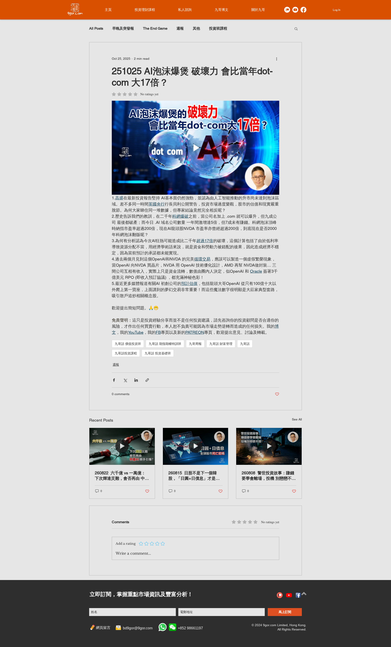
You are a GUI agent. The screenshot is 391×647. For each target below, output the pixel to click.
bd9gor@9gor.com (138, 628)
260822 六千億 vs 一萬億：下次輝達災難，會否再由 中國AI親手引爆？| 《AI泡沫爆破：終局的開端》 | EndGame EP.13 (122, 475)
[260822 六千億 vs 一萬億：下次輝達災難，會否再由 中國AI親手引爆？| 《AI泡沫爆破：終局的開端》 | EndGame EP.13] (122, 446)
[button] (296, 28)
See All (297, 419)
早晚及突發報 (123, 28)
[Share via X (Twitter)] (125, 380)
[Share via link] (147, 380)
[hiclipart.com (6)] (298, 595)
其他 (196, 28)
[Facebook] (303, 10)
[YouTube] (289, 595)
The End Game (155, 28)
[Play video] (195, 148)
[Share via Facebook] (114, 380)
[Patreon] (287, 10)
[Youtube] (295, 10)
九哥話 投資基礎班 (158, 353)
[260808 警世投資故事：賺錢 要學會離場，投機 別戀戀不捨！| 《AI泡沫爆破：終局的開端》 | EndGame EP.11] (269, 446)
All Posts (96, 28)
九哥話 (245, 343)
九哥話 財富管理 (220, 343)
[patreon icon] (280, 595)
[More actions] (276, 58)
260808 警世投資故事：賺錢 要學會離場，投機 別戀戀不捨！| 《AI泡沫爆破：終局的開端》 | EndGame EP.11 (268, 475)
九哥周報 (195, 343)
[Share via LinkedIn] (136, 380)
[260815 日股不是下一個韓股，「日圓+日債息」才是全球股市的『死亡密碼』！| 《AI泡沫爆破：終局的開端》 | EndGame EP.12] (195, 446)
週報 (180, 28)
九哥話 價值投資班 (128, 343)
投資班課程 (218, 28)
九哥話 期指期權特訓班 (165, 343)
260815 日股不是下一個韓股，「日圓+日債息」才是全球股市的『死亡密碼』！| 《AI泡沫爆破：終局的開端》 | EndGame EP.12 (194, 475)
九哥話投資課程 (126, 353)
